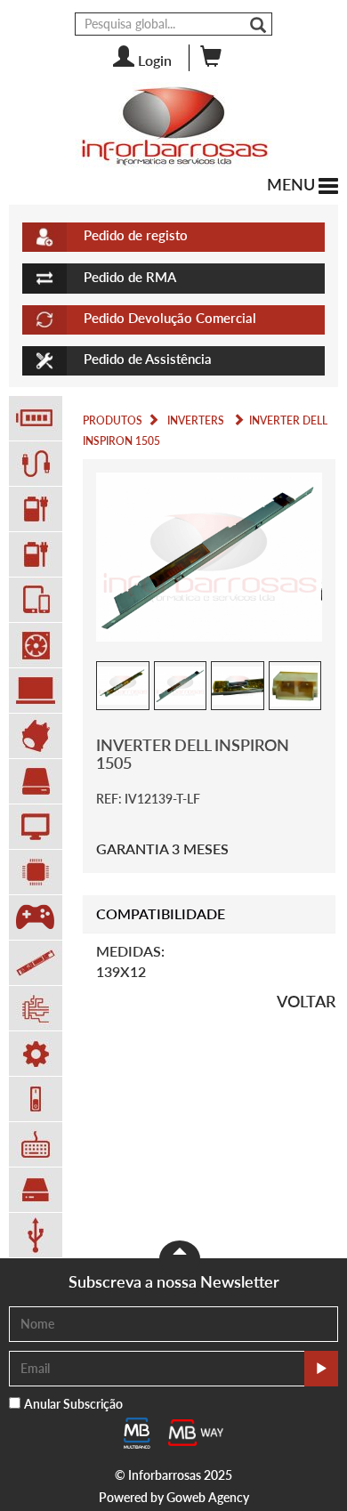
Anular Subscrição (73, 1403)
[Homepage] (173, 126)
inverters (195, 420)
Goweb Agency (207, 1497)
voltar (306, 1001)
